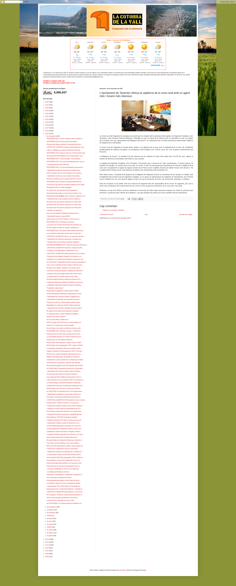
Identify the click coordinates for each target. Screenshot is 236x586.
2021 (47, 116)
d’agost (49, 515)
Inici (146, 214)
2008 (47, 556)
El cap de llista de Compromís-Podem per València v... (65, 440)
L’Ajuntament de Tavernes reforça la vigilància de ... (64, 296)
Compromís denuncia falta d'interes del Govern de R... (65, 274)
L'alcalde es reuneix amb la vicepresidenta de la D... (64, 408)
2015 (47, 133)
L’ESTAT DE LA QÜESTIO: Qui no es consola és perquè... (66, 236)
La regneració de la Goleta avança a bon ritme (62, 276)
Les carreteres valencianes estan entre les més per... (64, 233)
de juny (49, 521)
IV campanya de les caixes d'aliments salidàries (63, 314)
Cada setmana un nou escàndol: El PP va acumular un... (65, 380)
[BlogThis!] (135, 199)
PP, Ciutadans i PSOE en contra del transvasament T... (65, 495)
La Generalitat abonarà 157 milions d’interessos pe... (64, 337)
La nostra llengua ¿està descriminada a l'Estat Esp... (64, 383)
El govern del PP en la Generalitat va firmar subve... (64, 302)
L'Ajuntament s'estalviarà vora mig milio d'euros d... (64, 299)
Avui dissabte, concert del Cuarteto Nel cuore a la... (64, 460)
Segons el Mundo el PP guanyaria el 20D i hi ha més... (65, 351)
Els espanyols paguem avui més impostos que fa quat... (65, 365)
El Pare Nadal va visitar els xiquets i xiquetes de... (63, 227)
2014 (47, 539)
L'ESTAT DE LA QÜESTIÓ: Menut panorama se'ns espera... (66, 253)
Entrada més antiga (185, 214)
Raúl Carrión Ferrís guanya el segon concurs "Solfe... (64, 342)
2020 (47, 119)
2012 (47, 545)
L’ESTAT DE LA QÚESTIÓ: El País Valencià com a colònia (66, 400)
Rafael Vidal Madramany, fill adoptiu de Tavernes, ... (64, 357)
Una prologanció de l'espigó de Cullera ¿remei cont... (64, 429)
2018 (47, 125)
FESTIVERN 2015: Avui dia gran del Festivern (62, 141)
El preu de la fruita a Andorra (56, 316)
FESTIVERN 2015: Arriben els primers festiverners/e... (64, 182)
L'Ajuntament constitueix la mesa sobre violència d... (64, 394)
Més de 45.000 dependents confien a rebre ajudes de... (65, 446)
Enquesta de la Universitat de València (60, 340)
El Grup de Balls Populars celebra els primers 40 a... (64, 279)
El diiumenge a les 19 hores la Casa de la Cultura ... (64, 388)
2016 (47, 131)
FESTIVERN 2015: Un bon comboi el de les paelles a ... (65, 138)
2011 (47, 548)
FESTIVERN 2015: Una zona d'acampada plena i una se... (66, 161)
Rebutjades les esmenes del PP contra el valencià (63, 305)
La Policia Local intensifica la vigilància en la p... (63, 250)
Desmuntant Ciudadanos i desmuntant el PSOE (62, 291)
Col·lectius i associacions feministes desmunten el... (64, 397)
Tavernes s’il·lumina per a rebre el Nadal (60, 325)
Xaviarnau (122, 570)
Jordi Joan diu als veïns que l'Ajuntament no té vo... (64, 466)
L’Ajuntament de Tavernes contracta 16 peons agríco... (65, 308)
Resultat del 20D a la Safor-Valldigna (59, 187)
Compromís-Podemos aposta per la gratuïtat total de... (65, 414)
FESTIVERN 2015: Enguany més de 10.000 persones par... (66, 153)
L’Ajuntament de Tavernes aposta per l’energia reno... (64, 239)
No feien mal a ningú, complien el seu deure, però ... (64, 268)
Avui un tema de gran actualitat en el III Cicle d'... (63, 497)
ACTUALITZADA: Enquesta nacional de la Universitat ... (65, 368)
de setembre (51, 513)
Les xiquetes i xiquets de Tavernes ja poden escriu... (64, 348)
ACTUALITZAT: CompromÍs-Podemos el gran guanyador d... (67, 262)
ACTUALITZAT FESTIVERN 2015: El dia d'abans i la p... (65, 156)
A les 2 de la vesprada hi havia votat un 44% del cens (64, 265)
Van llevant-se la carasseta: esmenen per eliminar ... (64, 363)
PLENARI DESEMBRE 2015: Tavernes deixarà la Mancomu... (67, 245)
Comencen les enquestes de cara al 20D (60, 500)
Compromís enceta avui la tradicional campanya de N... (65, 385)
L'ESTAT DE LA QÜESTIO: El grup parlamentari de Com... (66, 147)
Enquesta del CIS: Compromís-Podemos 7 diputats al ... (65, 489)
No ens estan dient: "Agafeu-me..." (58, 319)
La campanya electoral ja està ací (58, 472)
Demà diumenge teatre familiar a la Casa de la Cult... (64, 463)
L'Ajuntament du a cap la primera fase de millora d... (64, 199)
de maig (50, 524)
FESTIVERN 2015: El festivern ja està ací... (61, 222)
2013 (47, 542)
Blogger (143, 570)
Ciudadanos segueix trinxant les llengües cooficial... (64, 431)
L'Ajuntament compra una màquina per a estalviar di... (65, 452)
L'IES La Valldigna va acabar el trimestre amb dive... (64, 150)
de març (50, 530)
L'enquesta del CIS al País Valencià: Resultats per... (64, 486)
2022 (47, 113)
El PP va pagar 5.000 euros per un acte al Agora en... (64, 322)
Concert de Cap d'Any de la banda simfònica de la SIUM (65, 185)
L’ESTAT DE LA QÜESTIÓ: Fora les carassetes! (62, 449)
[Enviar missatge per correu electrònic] (128, 199)
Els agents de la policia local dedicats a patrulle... (63, 311)
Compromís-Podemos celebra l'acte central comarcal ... (65, 406)
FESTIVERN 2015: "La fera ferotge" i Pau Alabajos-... (64, 159)
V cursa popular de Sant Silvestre (58, 164)
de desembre (51, 136)
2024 (47, 108)
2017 (47, 128)
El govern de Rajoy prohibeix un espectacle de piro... (64, 144)
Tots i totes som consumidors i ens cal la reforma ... (63, 443)
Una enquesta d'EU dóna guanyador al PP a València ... (65, 457)
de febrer (50, 533)
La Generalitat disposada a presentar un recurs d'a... (64, 426)
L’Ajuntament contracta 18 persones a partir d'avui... (64, 170)
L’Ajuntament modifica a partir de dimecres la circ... (64, 423)
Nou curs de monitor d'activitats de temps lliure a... (63, 213)
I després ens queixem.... (55, 210)
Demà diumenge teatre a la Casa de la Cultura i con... (64, 193)
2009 (47, 554)
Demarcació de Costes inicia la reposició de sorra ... (64, 334)
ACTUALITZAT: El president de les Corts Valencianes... (65, 391)
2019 (47, 122)
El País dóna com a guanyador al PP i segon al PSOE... (65, 345)
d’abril (49, 527)
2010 (47, 551)
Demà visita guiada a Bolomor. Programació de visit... (64, 294)
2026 (47, 102)
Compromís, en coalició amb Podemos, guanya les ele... (65, 259)
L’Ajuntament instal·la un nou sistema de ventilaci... (64, 176)
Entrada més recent (106, 214)
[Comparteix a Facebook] (140, 199)
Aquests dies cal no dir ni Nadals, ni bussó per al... (63, 219)
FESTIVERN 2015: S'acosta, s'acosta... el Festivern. (64, 331)
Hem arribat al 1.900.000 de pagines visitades (62, 417)
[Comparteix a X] (137, 199)
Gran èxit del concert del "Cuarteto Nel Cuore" (62, 437)
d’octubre (50, 510)
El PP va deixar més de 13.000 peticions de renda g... (64, 173)
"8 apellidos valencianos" (55, 288)
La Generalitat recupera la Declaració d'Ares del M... (64, 454)
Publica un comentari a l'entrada (113, 210)
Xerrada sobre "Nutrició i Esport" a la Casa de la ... (63, 403)
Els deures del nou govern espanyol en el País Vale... (64, 202)
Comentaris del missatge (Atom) (120, 218)
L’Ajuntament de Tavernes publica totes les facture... (64, 371)
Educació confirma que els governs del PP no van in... (65, 179)
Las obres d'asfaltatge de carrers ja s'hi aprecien (63, 469)
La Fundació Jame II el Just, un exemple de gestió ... (64, 483)
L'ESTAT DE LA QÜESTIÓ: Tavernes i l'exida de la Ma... (65, 248)
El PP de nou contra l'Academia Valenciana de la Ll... (64, 354)
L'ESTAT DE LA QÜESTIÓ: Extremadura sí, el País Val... (65, 492)
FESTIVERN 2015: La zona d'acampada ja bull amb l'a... (65, 167)
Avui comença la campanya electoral (59, 477)
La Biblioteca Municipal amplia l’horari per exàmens (64, 285)
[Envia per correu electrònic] (133, 199)
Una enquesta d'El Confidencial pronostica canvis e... (64, 377)
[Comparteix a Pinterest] (142, 199)
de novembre (51, 507)
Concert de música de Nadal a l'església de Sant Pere (65, 271)
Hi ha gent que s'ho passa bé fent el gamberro (62, 190)
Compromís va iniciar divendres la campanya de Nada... (65, 360)
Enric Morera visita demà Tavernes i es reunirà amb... (64, 411)
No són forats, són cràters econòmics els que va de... (64, 328)
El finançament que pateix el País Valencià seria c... (64, 480)
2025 (47, 105)
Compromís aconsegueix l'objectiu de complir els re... (64, 256)
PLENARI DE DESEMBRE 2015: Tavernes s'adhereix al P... (66, 196)
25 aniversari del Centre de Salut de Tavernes (62, 374)
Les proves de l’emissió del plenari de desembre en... (64, 225)
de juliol (50, 518)
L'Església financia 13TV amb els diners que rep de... (64, 420)
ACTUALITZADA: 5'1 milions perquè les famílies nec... (65, 503)
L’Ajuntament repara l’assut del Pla (58, 216)
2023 (47, 110)
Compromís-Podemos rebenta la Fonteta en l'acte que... (65, 282)
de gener (50, 536)
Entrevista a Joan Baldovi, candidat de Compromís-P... (65, 475)
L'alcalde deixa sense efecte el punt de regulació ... (64, 242)
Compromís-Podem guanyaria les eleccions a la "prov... (65, 434)
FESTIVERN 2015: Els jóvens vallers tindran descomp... (65, 230)
